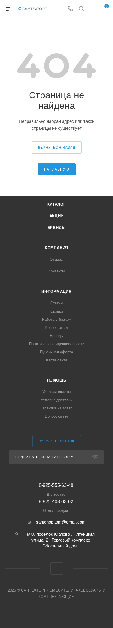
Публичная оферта (56, 352)
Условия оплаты (56, 392)
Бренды (57, 228)
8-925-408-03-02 (56, 506)
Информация (56, 291)
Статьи (56, 303)
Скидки (56, 311)
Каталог (56, 204)
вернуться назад (56, 148)
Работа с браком (56, 319)
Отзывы (56, 259)
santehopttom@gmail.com (61, 521)
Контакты (56, 271)
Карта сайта (56, 360)
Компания (56, 248)
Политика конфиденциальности (56, 344)
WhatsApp (56, 568)
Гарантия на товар (56, 408)
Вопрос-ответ (56, 327)
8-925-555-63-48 (56, 489)
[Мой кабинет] (92, 9)
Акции (57, 216)
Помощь (56, 380)
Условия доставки (56, 400)
